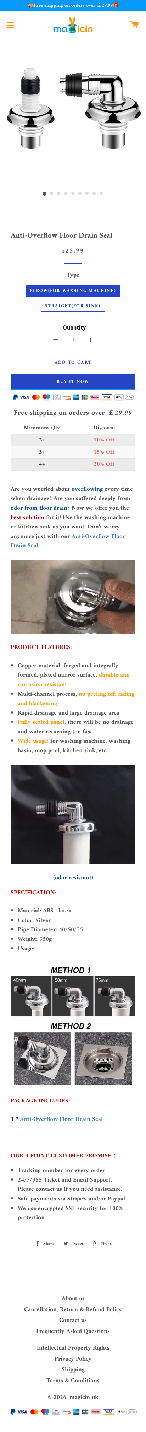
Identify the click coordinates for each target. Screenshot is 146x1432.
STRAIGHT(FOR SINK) (72, 306)
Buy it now (73, 382)
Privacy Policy (73, 1359)
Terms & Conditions (73, 1381)
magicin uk (84, 1397)
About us (73, 1298)
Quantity (74, 327)
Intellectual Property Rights (73, 1348)
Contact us (73, 1320)
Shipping (73, 1370)
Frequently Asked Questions (73, 1331)
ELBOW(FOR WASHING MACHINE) (73, 291)
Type (73, 275)
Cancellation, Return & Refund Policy (73, 1309)
